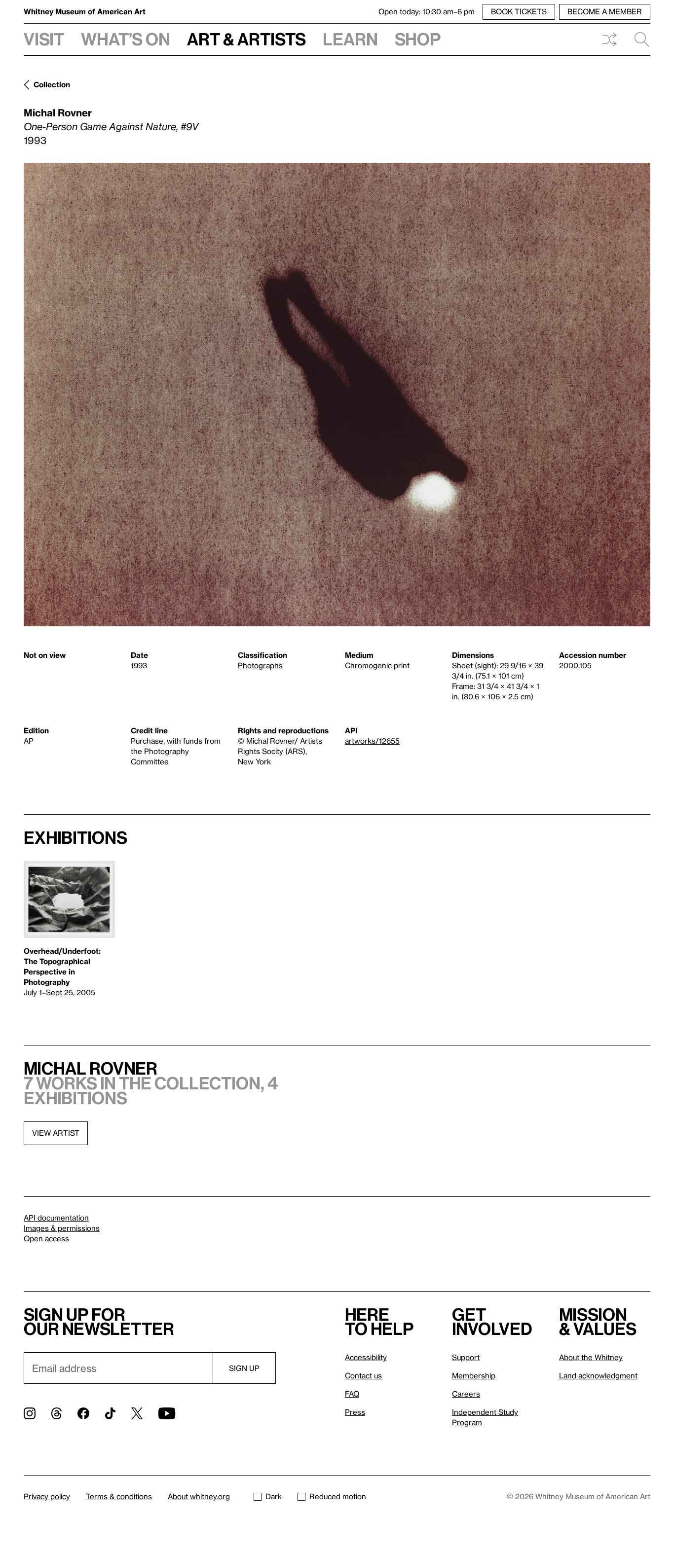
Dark (273, 1496)
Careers (466, 1393)
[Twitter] (136, 1413)
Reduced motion (337, 1496)
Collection (52, 84)
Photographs (260, 665)
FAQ (352, 1393)
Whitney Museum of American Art (85, 11)
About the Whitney (591, 1357)
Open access (46, 1238)
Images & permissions (62, 1228)
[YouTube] (166, 1413)
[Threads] (56, 1413)
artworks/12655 (372, 740)
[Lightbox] (337, 394)
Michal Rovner (58, 112)
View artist (55, 1132)
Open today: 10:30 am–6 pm (426, 11)
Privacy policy (47, 1496)
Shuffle (609, 39)
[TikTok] (110, 1413)
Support (466, 1357)
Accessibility (366, 1357)
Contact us (363, 1375)
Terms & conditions (119, 1496)
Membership (473, 1375)
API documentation (56, 1217)
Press (355, 1411)
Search (638, 39)
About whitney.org (199, 1496)
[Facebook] (83, 1413)
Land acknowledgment (598, 1375)
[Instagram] (29, 1413)
